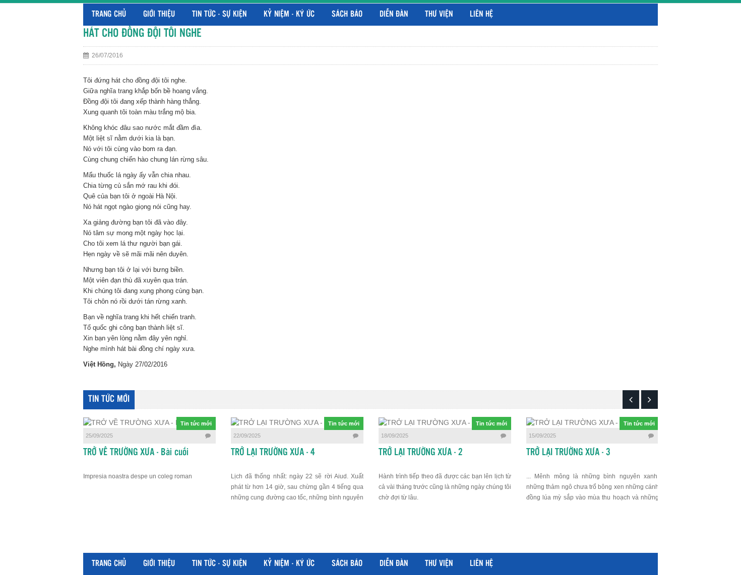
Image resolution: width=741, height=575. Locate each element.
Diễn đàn (394, 14)
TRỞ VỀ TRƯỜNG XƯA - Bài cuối (136, 452)
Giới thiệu (159, 14)
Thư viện (439, 14)
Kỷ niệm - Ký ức (289, 14)
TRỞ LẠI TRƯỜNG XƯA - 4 (273, 452)
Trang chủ (109, 14)
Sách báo (347, 14)
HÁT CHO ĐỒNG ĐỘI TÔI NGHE (142, 33)
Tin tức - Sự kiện (219, 14)
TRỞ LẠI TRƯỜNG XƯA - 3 (568, 452)
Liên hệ (481, 14)
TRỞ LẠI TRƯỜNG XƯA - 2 (421, 452)
